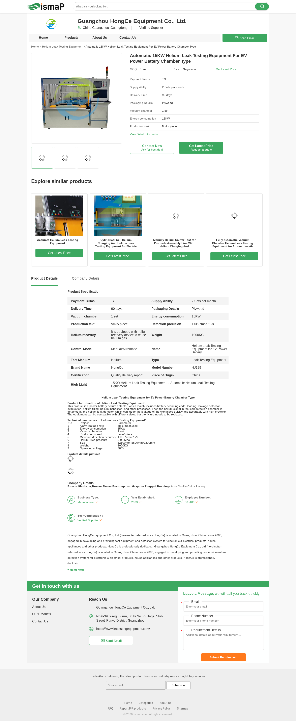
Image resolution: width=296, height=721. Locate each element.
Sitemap (182, 708)
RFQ (110, 708)
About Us (99, 37)
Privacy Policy (161, 708)
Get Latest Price (226, 69)
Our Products (41, 614)
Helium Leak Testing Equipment (63, 46)
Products (71, 37)
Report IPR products (133, 708)
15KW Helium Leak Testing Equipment (138, 383)
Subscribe (178, 685)
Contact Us (128, 37)
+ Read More (76, 569)
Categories (146, 703)
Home (43, 37)
